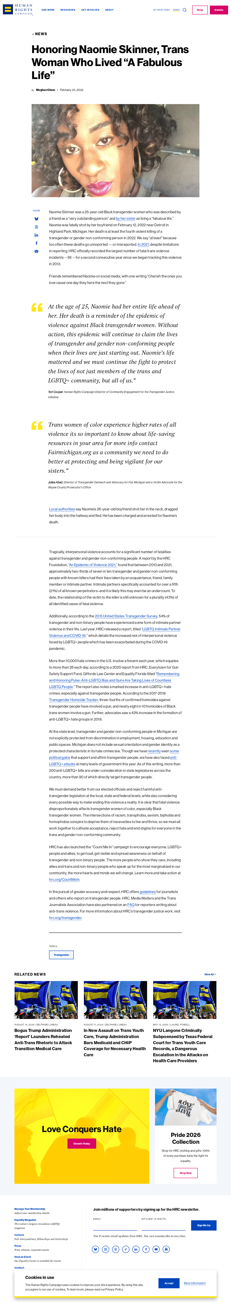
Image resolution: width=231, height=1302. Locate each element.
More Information (195, 1283)
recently (154, 751)
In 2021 (143, 244)
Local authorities (62, 509)
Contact (19, 1267)
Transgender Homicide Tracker (73, 699)
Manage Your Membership (29, 1209)
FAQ (131, 904)
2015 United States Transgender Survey (126, 616)
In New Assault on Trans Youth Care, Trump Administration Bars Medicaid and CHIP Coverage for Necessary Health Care (115, 1042)
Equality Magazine (25, 1220)
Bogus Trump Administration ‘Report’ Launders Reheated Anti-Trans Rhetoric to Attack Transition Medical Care (43, 1039)
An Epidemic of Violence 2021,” (93, 565)
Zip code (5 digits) (160, 1219)
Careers (19, 1235)
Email (104, 1219)
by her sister (126, 218)
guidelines (148, 891)
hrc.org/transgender (65, 917)
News (41, 34)
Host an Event (22, 1257)
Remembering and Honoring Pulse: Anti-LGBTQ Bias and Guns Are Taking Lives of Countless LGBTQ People (114, 680)
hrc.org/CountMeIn (64, 879)
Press (17, 1246)
